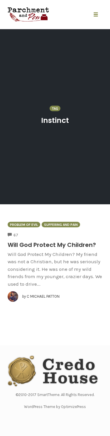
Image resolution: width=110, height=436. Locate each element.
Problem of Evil (24, 225)
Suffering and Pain (61, 225)
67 (15, 235)
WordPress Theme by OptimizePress (55, 406)
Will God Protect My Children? (52, 245)
